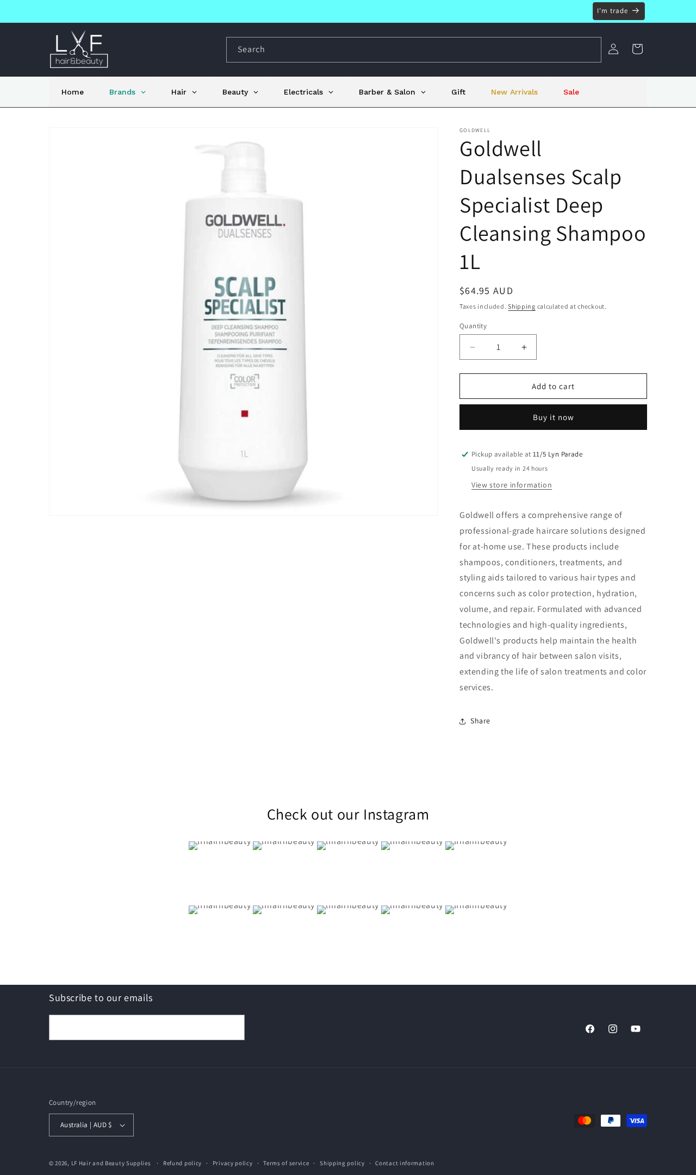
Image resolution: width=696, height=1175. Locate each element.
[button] (637, 49)
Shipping (522, 306)
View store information (511, 485)
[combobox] (414, 50)
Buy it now (553, 417)
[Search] (589, 49)
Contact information (404, 1162)
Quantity (473, 325)
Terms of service (286, 1162)
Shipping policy (342, 1162)
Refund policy (182, 1162)
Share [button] (480, 721)
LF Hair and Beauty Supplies (111, 1163)
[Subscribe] (232, 1027)
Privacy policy (233, 1162)
